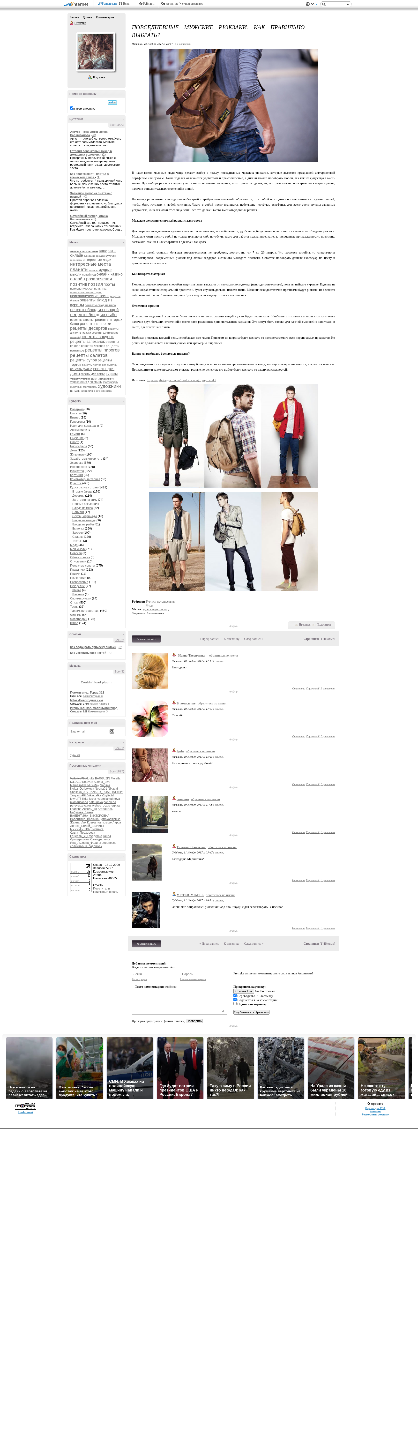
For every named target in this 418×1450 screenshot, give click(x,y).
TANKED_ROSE (100, 792)
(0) (94, 135)
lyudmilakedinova (108, 798)
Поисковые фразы (106, 892)
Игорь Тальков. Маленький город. (94, 708)
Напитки (78, 512)
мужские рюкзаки (155, 609)
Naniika (105, 785)
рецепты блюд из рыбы (93, 314)
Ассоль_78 (89, 809)
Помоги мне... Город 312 (87, 692)
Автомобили (78, 430)
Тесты (74, 606)
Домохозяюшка (109, 819)
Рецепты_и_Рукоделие (86, 836)
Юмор (74, 623)
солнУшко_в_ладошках (86, 846)
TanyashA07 (78, 795)
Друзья (87, 17)
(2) (104, 154)
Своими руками (80, 598)
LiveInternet (77, 4)
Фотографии (78, 619)
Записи (74, 17)
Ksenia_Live (102, 782)
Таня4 (107, 836)
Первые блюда (82, 504)
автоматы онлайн (84, 251)
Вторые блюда (82, 491)
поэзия (95, 284)
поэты (109, 284)
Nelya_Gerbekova (82, 788)
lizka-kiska (89, 798)
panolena (110, 802)
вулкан (110, 255)
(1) (98, 177)
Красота (76, 483)
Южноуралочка (100, 839)
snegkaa (114, 805)
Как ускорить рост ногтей (88, 653)
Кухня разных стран (84, 487)
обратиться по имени (223, 655)
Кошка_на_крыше (99, 822)
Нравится (305, 624)
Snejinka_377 (79, 792)
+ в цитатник (182, 43)
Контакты (375, 1111)
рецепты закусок (97, 336)
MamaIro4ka (78, 785)
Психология (78, 578)
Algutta (89, 778)
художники (109, 386)
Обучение (77, 438)
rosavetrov (94, 805)
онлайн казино (110, 274)
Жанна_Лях (78, 822)
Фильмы (75, 615)
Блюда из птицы (83, 520)
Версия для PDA (375, 1108)
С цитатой (313, 688)
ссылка (219, 661)
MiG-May (93, 785)
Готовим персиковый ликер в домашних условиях (91, 152)
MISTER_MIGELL (190, 895)
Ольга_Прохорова (82, 832)
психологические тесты (89, 296)
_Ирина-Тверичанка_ (192, 655)
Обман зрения (80, 557)
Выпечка (78, 528)
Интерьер (77, 409)
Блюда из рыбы (83, 524)
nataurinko (96, 802)
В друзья (99, 77)
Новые (329, 639)
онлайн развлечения (91, 279)
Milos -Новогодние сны (86, 700)
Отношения (78, 561)
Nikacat (113, 788)
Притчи (75, 574)
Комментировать (146, 638)
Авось (169, 3)
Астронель (105, 809)
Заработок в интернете (86, 458)
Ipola (180, 751)
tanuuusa (183, 799)
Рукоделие (77, 586)
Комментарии (105, 17)
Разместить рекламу (375, 1114)
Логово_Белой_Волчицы (87, 826)
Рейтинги (148, 3)
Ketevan (87, 782)
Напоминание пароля (193, 979)
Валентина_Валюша (84, 819)
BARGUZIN (102, 778)
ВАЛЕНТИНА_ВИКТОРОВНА (89, 815)
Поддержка (308, 4)
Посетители (101, 888)
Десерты (78, 495)
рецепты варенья (82, 319)
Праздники (77, 569)
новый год (89, 274)
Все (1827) (117, 771)
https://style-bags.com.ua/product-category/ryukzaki (181, 380)
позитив (78, 284)
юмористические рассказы (96, 390)
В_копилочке (186, 703)
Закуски (77, 532)
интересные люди (97, 260)
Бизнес (75, 417)
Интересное (78, 467)
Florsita (115, 778)
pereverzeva (78, 805)
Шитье (76, 590)
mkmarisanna (79, 802)
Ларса (116, 822)
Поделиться (324, 624)
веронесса (109, 843)
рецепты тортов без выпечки (99, 364)
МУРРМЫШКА (80, 829)
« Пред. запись (209, 639)
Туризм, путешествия (84, 611)
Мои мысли (78, 549)
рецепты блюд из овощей (94, 309)
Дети (73, 450)
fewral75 (76, 798)
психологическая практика (88, 288)
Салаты (77, 536)
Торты (76, 541)
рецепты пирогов (102, 350)
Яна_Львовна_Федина (85, 843)
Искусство (77, 471)
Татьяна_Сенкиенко (191, 847)
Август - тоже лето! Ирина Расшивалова (89, 133)
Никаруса (97, 829)
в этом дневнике (84, 108)
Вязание (78, 594)
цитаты (75, 390)
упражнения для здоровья (92, 378)
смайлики (170, 986)
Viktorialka (94, 795)
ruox (105, 805)
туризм (112, 374)
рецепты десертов (88, 328)
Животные (77, 454)
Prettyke (72, 23)
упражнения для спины (86, 382)
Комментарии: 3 (93, 696)
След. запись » (254, 639)
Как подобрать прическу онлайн (93, 647)
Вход (126, 3)
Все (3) (119, 671)
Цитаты (75, 413)
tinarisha (76, 809)
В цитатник (328, 688)
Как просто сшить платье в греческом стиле (89, 175)
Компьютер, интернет (85, 479)
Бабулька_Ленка (81, 812)
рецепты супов (83, 360)
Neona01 (101, 788)
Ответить (298, 688)
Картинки (76, 475)
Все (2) (119, 640)
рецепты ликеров (93, 346)
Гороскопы (77, 421)
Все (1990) (117, 125)
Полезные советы (82, 565)
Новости (76, 553)
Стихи (74, 602)
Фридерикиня (79, 839)
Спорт (74, 442)
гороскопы (76, 260)
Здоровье (76, 462)
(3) (120, 647)
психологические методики (86, 292)
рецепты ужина (81, 369)
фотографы (90, 386)
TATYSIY (117, 792)
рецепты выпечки (95, 323)
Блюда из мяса (82, 508)
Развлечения (79, 582)
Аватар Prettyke (95, 52)
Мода (74, 545)
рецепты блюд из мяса (100, 305)
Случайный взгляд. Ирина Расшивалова (89, 217)
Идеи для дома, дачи (84, 425)
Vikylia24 (108, 795)
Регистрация (109, 3)
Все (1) (119, 748)
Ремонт (75, 434)
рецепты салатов (89, 355)
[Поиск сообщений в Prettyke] (112, 102)
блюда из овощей (94, 255)
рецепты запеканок (87, 341)
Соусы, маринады (84, 516)
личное (93, 270)
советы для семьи (93, 374)
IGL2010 (76, 782)
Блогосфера (78, 446)
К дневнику (231, 639)
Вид (314, 5)
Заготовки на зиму (84, 499)
